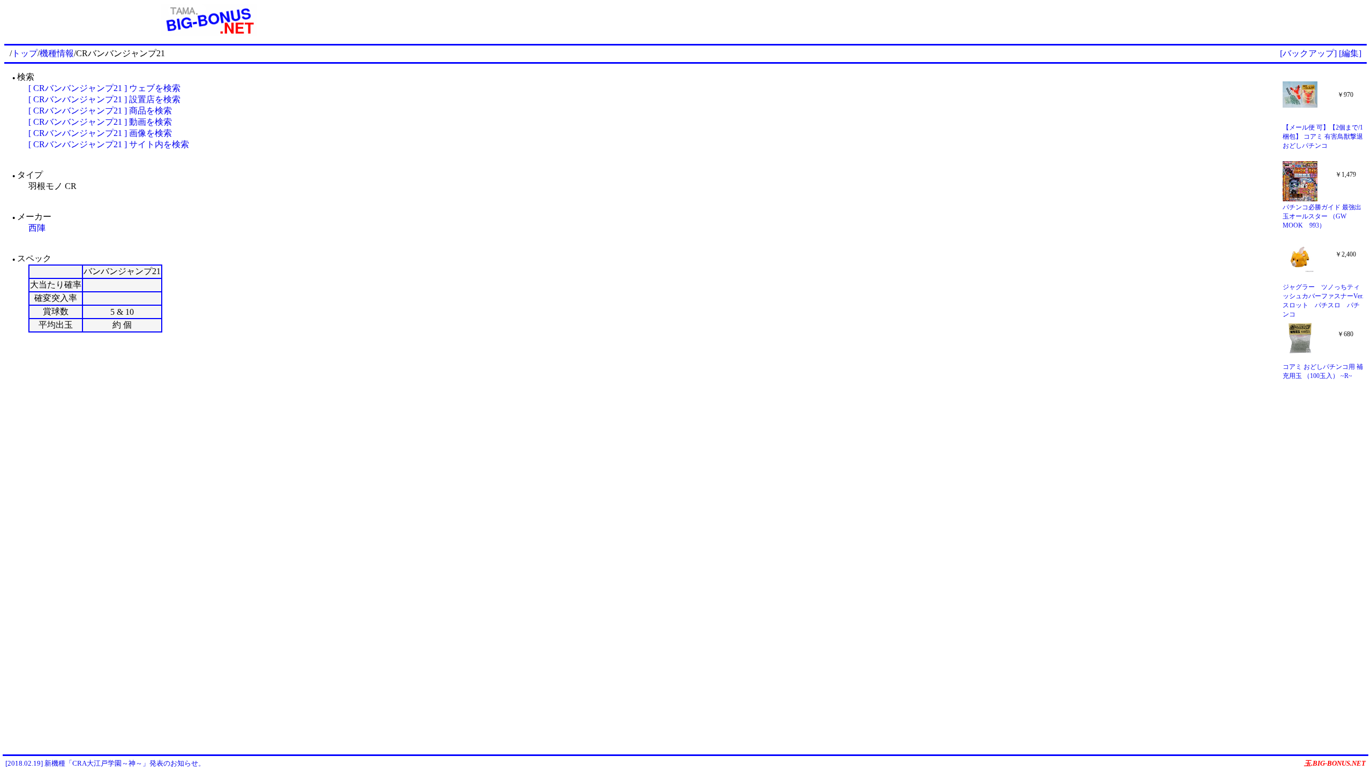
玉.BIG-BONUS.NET (1335, 763)
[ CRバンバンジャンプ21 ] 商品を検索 (100, 110)
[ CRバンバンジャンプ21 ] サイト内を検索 (108, 144)
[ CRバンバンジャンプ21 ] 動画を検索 (100, 121)
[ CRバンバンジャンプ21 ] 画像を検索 (100, 133)
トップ (24, 53)
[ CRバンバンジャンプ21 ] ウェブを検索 (104, 88)
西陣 (37, 227)
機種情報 (57, 53)
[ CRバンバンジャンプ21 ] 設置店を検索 (104, 99)
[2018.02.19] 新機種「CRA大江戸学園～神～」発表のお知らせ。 (105, 763)
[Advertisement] (890, 20)
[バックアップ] (1308, 53)
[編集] (1350, 53)
